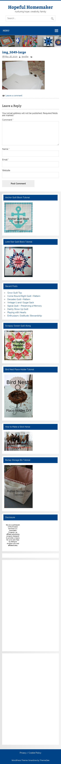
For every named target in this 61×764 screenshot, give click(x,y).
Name (6, 149)
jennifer (25, 56)
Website (6, 170)
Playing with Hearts (16, 312)
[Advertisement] (12, 605)
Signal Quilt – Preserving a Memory (24, 306)
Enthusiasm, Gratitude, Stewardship (24, 315)
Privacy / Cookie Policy (30, 753)
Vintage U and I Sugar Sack (20, 302)
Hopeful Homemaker (30, 7)
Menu (6, 30)
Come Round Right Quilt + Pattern (23, 296)
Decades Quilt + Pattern (18, 299)
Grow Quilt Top (14, 292)
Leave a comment (14, 95)
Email (5, 160)
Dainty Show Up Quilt (17, 309)
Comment (7, 120)
